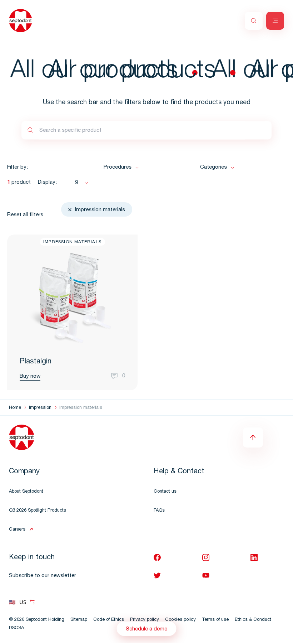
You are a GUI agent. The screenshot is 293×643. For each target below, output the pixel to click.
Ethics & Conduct (253, 620)
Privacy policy (144, 620)
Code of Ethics (108, 620)
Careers (17, 529)
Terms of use (215, 620)
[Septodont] (20, 20)
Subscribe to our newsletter (42, 576)
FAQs (159, 510)
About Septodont (26, 491)
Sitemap (78, 620)
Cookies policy (180, 620)
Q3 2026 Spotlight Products (37, 510)
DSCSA (16, 628)
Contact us (165, 491)
